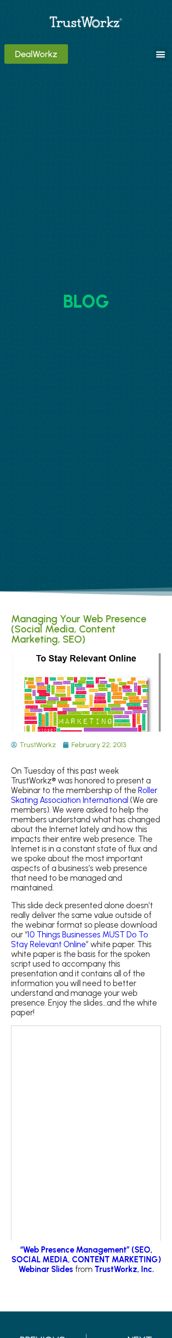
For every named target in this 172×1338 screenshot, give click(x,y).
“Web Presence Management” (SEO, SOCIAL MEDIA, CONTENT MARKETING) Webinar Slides (86, 1259)
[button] (160, 54)
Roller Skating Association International (84, 795)
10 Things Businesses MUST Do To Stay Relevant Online (79, 939)
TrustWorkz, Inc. (124, 1269)
